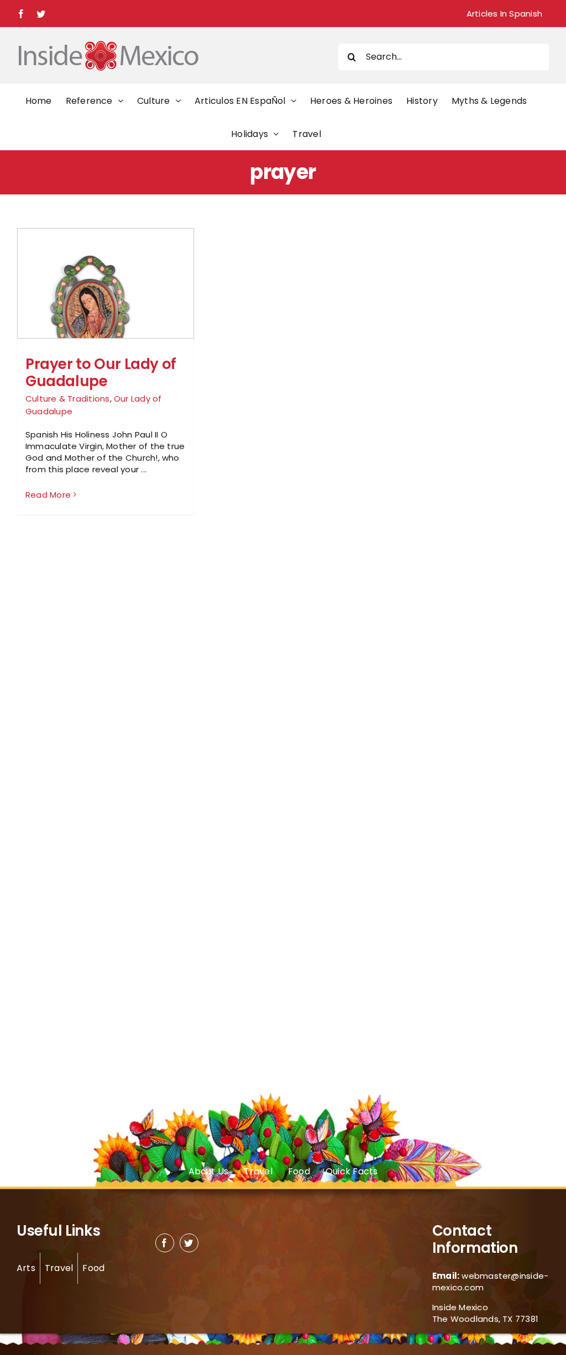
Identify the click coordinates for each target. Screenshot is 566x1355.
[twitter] (189, 1242)
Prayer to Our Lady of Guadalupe (100, 372)
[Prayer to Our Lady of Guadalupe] (105, 308)
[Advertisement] (466, 393)
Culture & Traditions (67, 398)
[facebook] (164, 1242)
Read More (48, 494)
